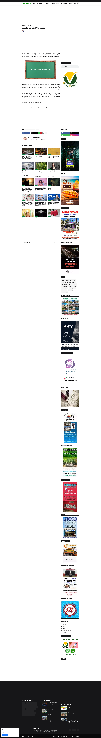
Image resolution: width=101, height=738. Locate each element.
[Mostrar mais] (46, 133)
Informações (40, 3)
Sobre (45, 0)
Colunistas (77, 0)
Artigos (29, 25)
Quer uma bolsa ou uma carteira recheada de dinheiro (53, 218)
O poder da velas (38, 156)
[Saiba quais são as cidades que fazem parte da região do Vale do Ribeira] (64, 708)
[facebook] (65, 133)
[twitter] (74, 133)
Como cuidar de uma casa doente (53, 188)
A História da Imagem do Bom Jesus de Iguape (72, 713)
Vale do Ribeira (64, 3)
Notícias (71, 3)
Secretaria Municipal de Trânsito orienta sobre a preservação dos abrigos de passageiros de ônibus (53, 711)
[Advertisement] (50, 15)
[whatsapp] (65, 135)
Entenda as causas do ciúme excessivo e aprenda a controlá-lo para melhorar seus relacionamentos (27, 189)
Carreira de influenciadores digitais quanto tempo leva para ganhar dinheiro (40, 188)
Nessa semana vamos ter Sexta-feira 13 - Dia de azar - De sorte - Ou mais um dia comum (27, 204)
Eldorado (69, 282)
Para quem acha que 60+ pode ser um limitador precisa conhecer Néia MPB (27, 218)
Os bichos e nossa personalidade (38, 218)
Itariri (75, 284)
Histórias (52, 3)
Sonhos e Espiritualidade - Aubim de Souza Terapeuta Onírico (53, 203)
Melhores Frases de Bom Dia (66, 630)
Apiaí (63, 280)
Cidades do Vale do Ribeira (59, 0)
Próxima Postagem (55, 242)
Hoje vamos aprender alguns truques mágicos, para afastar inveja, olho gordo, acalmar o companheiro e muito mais (41, 172)
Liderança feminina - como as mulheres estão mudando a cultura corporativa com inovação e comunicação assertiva (53, 172)
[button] (75, 3)
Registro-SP (64, 290)
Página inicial (24, 25)
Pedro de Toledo (72, 288)
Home (42, 0)
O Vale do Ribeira (30, 736)
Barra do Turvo (68, 280)
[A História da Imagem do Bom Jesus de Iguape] (64, 714)
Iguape (73, 282)
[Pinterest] (41, 133)
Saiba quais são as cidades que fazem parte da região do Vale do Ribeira (73, 707)
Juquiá (70, 286)
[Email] (43, 133)
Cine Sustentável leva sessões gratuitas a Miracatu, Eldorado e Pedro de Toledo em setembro (53, 704)
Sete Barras (70, 290)
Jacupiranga (64, 286)
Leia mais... (8, 732)
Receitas (63, 626)
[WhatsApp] (39, 133)
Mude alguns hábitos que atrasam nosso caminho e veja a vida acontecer (27, 157)
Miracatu (74, 286)
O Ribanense (63, 632)
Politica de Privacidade (50, 0)
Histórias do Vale (68, 0)
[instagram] (32, 141)
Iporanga (70, 284)
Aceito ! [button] (5, 734)
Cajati (74, 280)
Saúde (57, 3)
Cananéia (64, 282)
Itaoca (36, 706)
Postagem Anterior (26, 242)
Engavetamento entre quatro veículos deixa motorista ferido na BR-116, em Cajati (53, 718)
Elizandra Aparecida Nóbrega (35, 137)
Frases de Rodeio (64, 628)
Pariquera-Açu (65, 288)
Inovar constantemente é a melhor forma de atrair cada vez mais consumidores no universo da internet (40, 204)
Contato (73, 0)
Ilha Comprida (64, 284)
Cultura (29, 129)
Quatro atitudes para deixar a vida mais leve (53, 157)
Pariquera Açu (30, 710)
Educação (33, 129)
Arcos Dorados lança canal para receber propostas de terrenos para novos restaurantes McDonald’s (73, 720)
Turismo (47, 3)
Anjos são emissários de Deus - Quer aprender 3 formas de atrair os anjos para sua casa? (27, 172)
